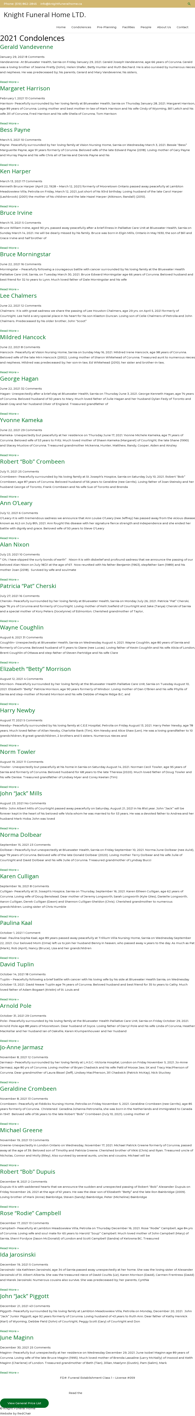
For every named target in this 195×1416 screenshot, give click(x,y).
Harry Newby (17, 710)
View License (97, 1383)
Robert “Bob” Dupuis (27, 1171)
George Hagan (19, 378)
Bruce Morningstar (25, 254)
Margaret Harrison (25, 88)
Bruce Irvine (16, 212)
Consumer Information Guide (104, 1393)
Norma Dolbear (21, 834)
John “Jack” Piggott (24, 1296)
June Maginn (17, 1337)
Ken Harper (15, 171)
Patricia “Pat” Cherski (28, 586)
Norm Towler (18, 752)
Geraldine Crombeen (28, 1088)
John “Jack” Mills (21, 793)
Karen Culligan (19, 876)
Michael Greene (21, 1130)
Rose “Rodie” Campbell (30, 1213)
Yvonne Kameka (21, 420)
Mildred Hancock (23, 337)
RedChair (24, 1413)
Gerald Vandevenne (26, 47)
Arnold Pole (15, 1005)
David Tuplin (17, 964)
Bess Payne (15, 130)
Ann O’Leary (16, 503)
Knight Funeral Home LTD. (45, 14)
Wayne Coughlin (22, 627)
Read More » (9, 82)
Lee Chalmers (18, 295)
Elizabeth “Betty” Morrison (35, 669)
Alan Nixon (14, 544)
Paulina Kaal (16, 923)
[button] (189, 4)
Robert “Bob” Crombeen (32, 461)
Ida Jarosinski (18, 1254)
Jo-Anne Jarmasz (21, 1047)
